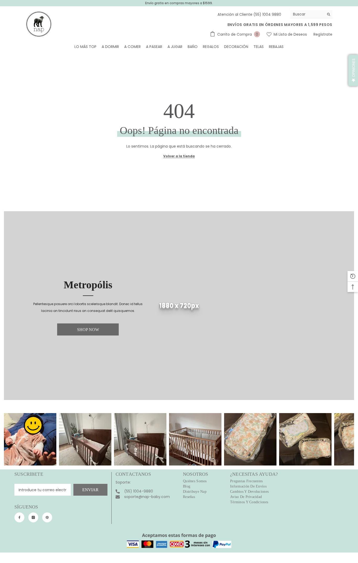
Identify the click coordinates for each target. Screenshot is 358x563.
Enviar (90, 490)
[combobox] (307, 14)
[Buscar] (311, 14)
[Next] (350, 439)
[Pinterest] (47, 517)
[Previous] (8, 439)
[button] (353, 70)
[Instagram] (33, 517)
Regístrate (322, 34)
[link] (179, 305)
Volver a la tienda (179, 156)
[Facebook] (19, 517)
